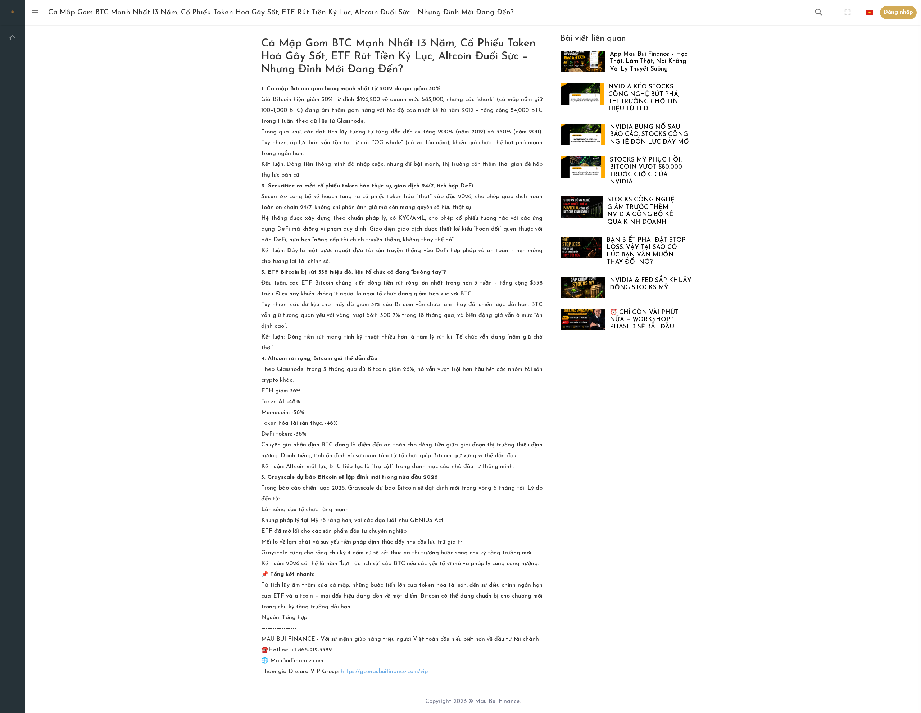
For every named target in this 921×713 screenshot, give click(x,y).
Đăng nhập (898, 12)
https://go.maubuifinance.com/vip (384, 672)
